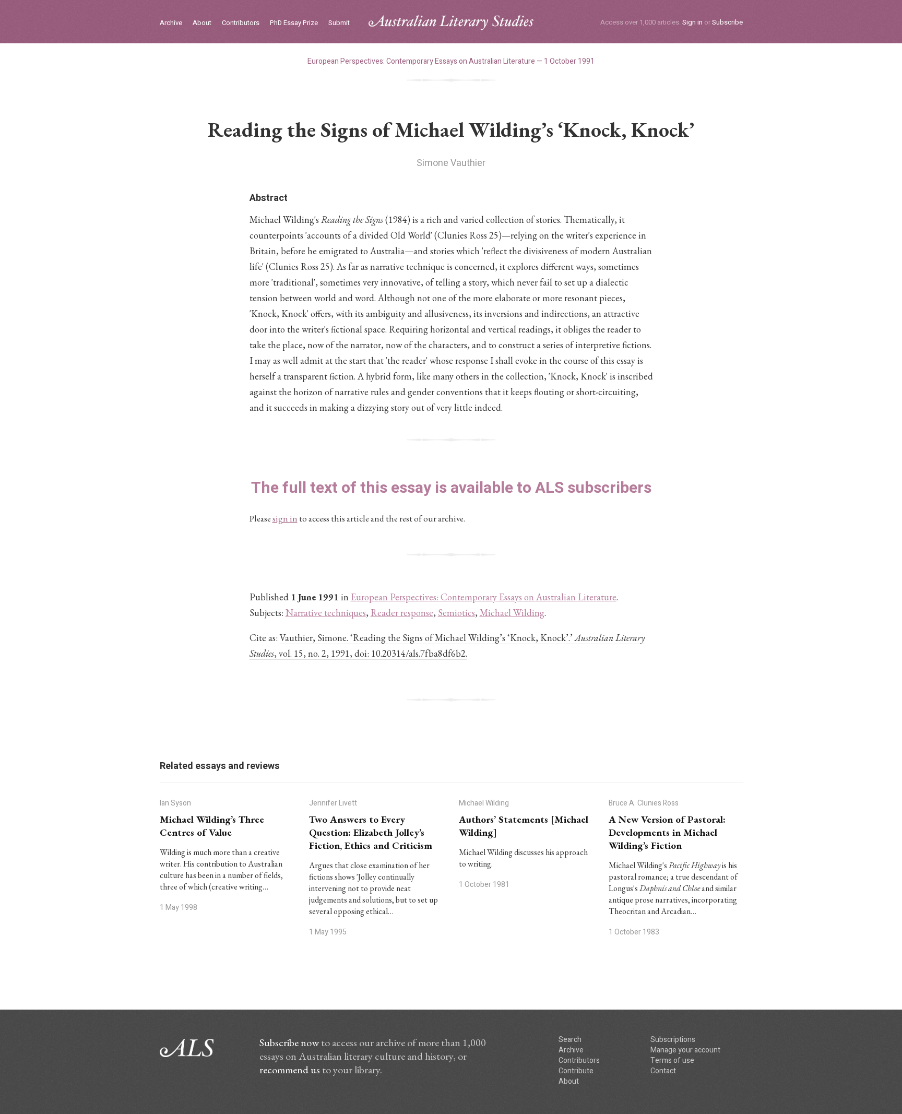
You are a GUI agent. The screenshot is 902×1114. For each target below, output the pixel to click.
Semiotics (456, 613)
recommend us (289, 1069)
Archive (171, 23)
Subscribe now (289, 1042)
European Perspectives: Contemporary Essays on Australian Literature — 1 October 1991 (451, 61)
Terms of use (672, 1060)
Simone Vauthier (451, 163)
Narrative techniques (326, 613)
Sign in (692, 22)
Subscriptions (672, 1039)
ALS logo (451, 22)
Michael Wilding (512, 613)
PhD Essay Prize (294, 23)
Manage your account (685, 1050)
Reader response (402, 613)
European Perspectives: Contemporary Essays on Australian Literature (483, 597)
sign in (285, 518)
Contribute (576, 1070)
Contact (663, 1070)
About (202, 23)
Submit (339, 23)
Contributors (240, 23)
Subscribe (727, 22)
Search (570, 1039)
